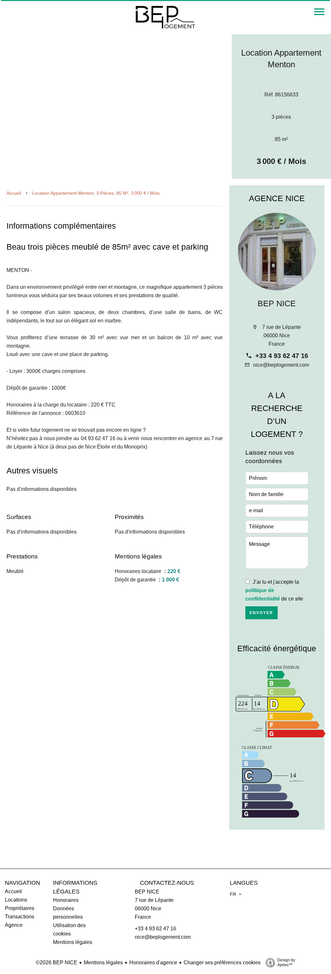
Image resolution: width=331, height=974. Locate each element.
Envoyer (261, 613)
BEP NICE (277, 303)
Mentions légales (103, 962)
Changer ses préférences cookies (222, 962)
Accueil (13, 193)
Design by (286, 962)
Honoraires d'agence (153, 962)
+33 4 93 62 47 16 (281, 355)
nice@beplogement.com (281, 365)
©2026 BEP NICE (56, 962)
